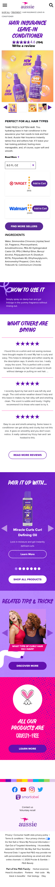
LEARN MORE (27, 749)
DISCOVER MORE (27, 666)
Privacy (8, 834)
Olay (44, 875)
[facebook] (15, 789)
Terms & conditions (14, 838)
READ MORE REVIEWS (27, 455)
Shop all (6, 12)
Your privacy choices (35, 838)
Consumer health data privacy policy (31, 834)
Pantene (29, 872)
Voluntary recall (27, 810)
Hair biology (33, 875)
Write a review (23, 46)
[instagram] (32, 789)
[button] (51, 5)
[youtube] (23, 790)
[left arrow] (5, 107)
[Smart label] (27, 797)
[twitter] (40, 789)
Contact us (27, 807)
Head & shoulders (14, 872)
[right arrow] (50, 107)
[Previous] (4, 528)
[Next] (51, 528)
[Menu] (5, 5)
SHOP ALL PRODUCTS (27, 579)
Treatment (16, 12)
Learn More (28, 554)
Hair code (40, 872)
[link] (27, 42)
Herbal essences (41, 868)
